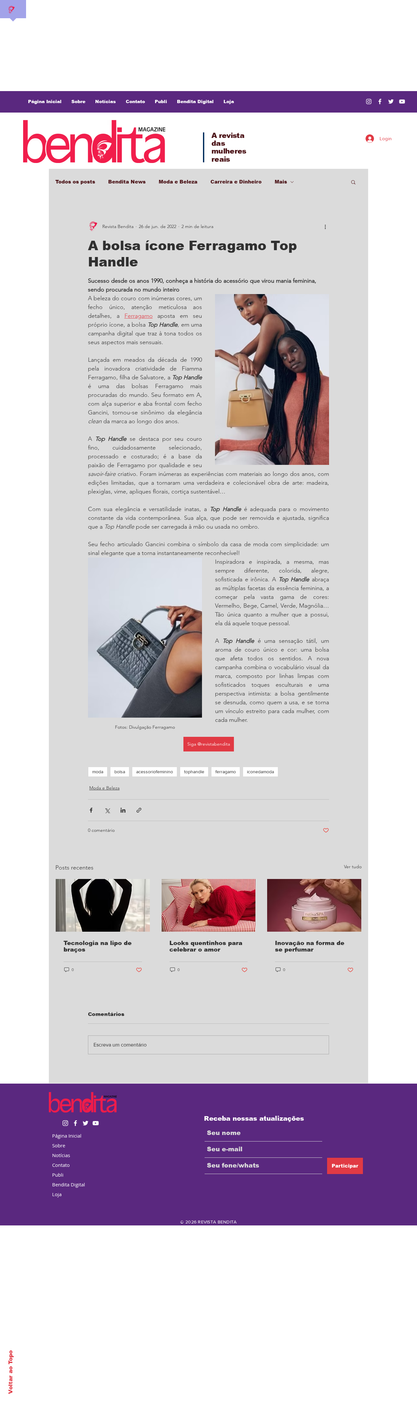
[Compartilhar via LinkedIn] (123, 810)
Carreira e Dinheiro (236, 181)
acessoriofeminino (154, 771)
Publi (58, 1174)
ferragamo (225, 771)
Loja (57, 1194)
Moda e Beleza (178, 181)
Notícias (61, 1155)
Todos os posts (75, 181)
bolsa (119, 771)
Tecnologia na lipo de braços (98, 946)
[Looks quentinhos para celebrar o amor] (209, 905)
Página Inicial (66, 1135)
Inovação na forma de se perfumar (309, 946)
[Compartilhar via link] (139, 810)
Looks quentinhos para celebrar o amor (205, 946)
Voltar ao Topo (10, 1372)
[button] (353, 181)
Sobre (58, 1145)
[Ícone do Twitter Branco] (85, 1123)
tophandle (194, 771)
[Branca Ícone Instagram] (368, 101)
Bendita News (127, 181)
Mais (281, 181)
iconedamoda (260, 771)
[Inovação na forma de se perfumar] (314, 905)
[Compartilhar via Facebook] (91, 810)
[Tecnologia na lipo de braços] (103, 905)
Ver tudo (353, 867)
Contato (61, 1165)
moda (97, 771)
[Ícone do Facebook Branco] (75, 1123)
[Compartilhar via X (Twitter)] (107, 810)
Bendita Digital (68, 1184)
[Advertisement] (195, 45)
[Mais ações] (325, 226)
